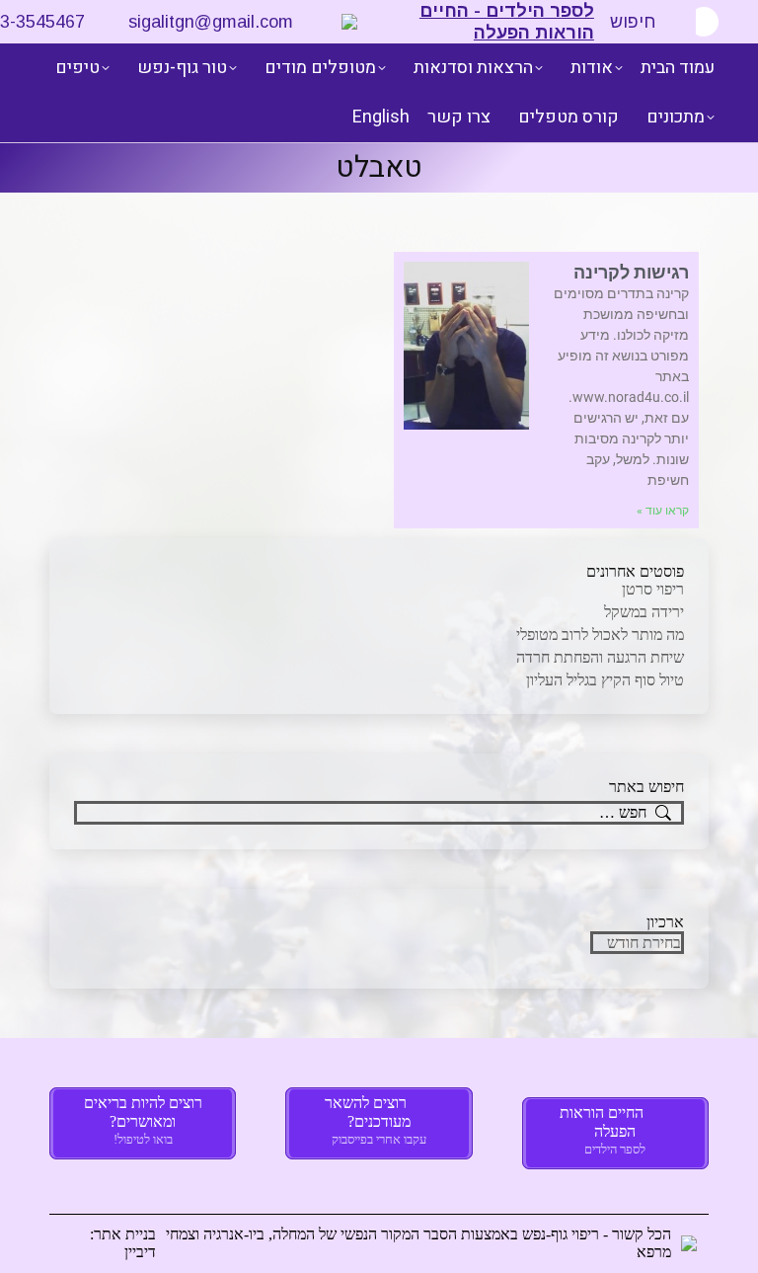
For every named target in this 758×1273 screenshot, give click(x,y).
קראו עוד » (663, 510)
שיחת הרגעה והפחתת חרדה (600, 657)
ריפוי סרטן (653, 589)
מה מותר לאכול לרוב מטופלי (600, 634)
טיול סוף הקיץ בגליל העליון (605, 680)
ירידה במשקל (644, 611)
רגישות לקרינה (631, 272)
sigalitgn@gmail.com (210, 22)
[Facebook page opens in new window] (704, 22)
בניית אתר (125, 1234)
